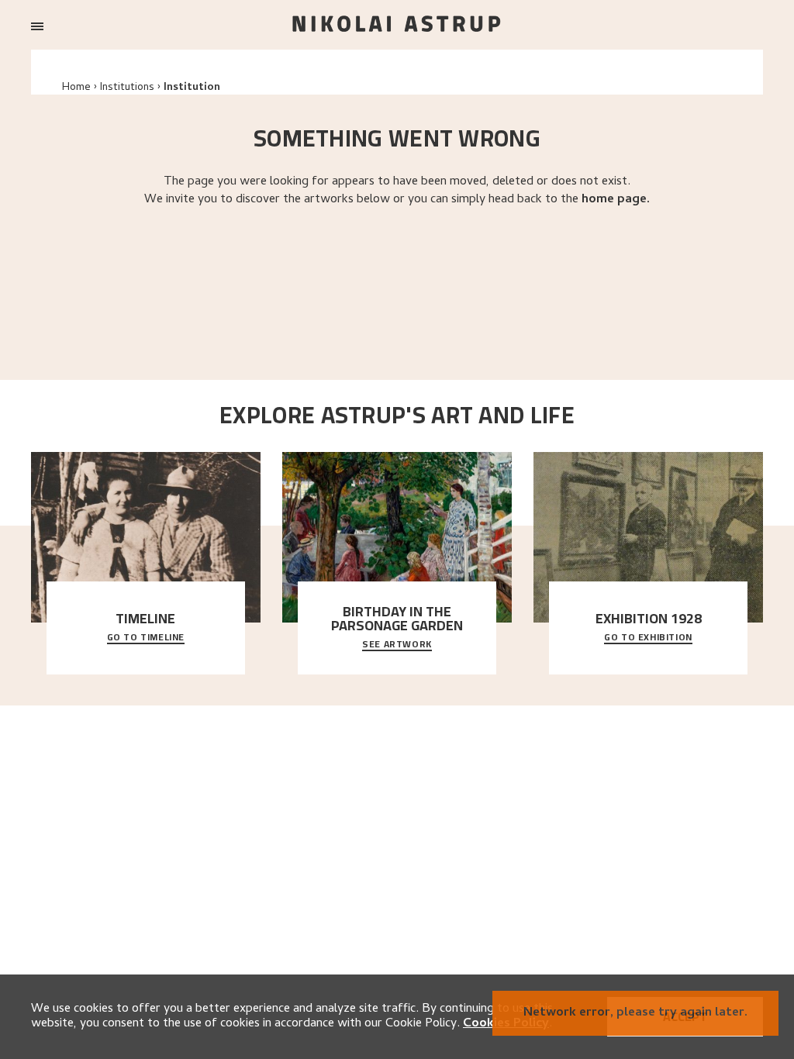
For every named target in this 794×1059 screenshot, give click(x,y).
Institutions (127, 88)
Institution (192, 88)
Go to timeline (146, 638)
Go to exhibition (648, 638)
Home (76, 88)
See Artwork (397, 645)
